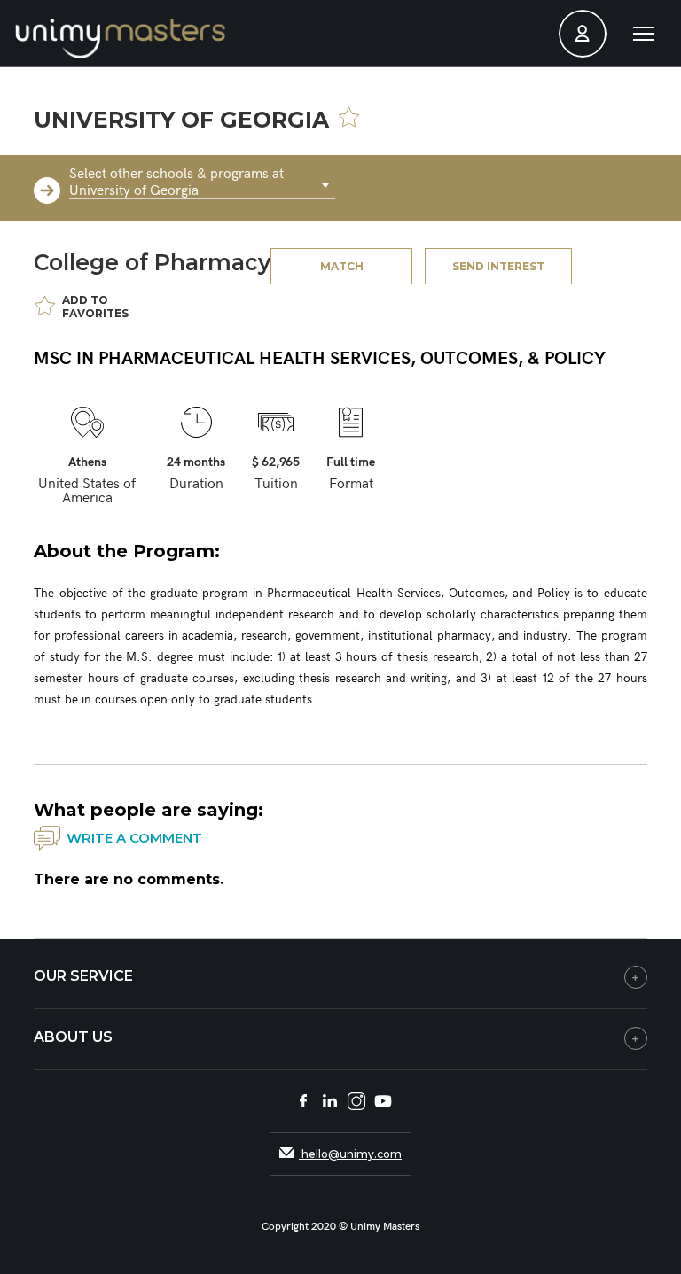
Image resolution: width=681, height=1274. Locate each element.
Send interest (498, 266)
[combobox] (202, 186)
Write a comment (134, 837)
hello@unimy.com (350, 1154)
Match (342, 266)
